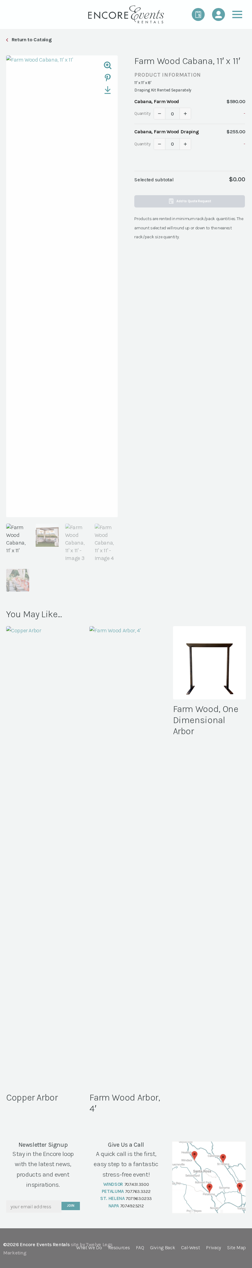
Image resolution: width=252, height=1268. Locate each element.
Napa (113, 1206)
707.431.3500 (136, 1184)
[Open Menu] (237, 14)
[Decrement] (159, 113)
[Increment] (185, 113)
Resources (119, 1247)
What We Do (89, 1247)
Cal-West (190, 1247)
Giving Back (162, 1247)
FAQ (140, 1247)
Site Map (236, 1247)
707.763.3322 (137, 1191)
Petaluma (113, 1191)
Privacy (213, 1247)
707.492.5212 (132, 1206)
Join (70, 1206)
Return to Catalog (31, 39)
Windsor (113, 1184)
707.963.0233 (139, 1198)
